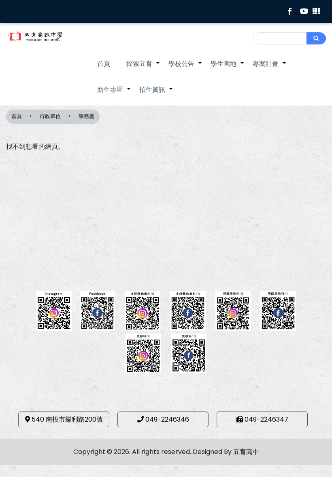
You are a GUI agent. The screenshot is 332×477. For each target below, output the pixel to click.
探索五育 (143, 68)
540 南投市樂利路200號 (67, 419)
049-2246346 (167, 419)
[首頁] (41, 36)
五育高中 (246, 451)
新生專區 (114, 94)
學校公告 (185, 68)
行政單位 (50, 116)
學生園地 (228, 68)
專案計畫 (270, 68)
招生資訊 (156, 94)
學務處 (86, 116)
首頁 (103, 63)
